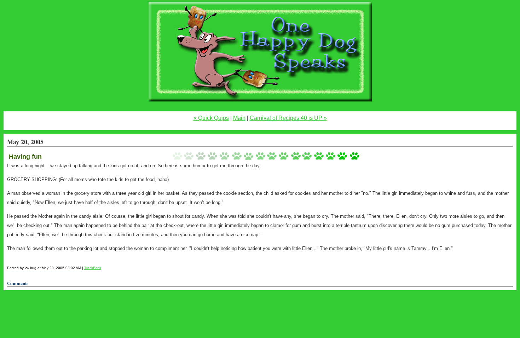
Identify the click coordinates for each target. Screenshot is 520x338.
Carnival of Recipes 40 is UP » (288, 118)
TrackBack (92, 268)
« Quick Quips (211, 118)
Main (239, 118)
